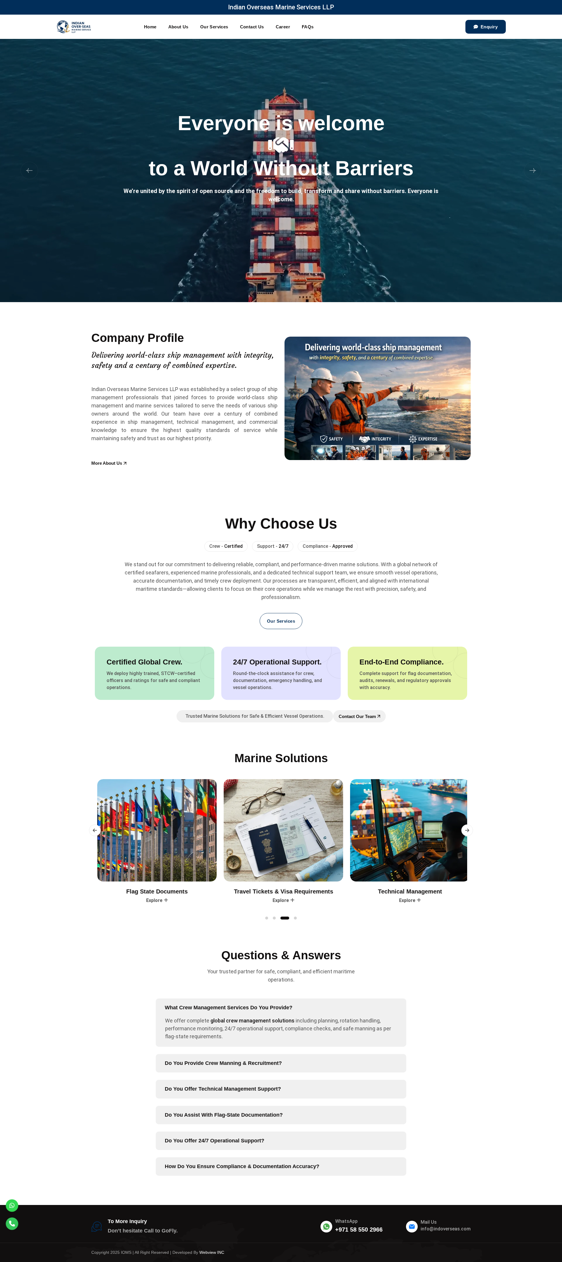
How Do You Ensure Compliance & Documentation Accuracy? (242, 1166)
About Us (178, 26)
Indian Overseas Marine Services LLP (281, 7)
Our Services (214, 26)
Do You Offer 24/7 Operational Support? (214, 1141)
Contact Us (252, 26)
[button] (29, 170)
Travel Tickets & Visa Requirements (154, 891)
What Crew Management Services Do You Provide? (228, 1007)
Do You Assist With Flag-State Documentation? (224, 1115)
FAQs (308, 26)
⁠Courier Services (407, 891)
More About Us (106, 463)
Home (150, 26)
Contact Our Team (357, 716)
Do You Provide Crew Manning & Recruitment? (223, 1063)
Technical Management (281, 891)
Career (283, 26)
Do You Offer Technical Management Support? (223, 1089)
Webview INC (211, 1252)
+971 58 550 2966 (359, 1229)
